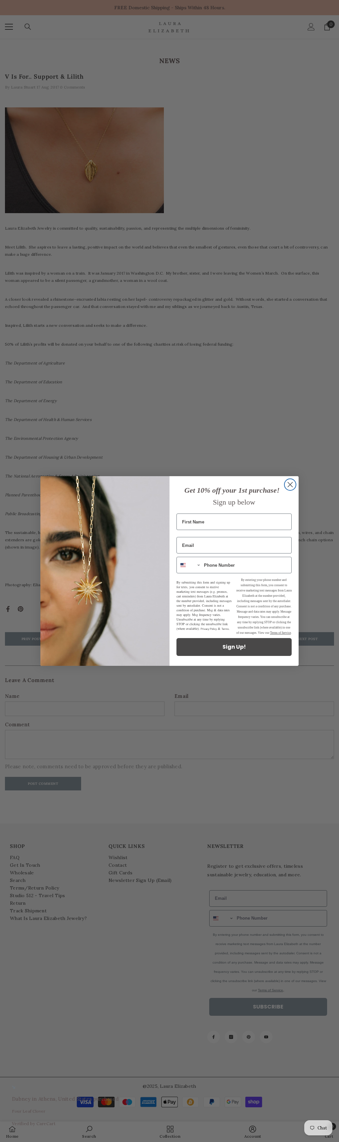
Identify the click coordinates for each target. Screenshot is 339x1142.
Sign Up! (234, 647)
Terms (225, 629)
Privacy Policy (209, 629)
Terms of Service (280, 632)
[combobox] (189, 565)
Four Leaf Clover (28, 1111)
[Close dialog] (290, 484)
